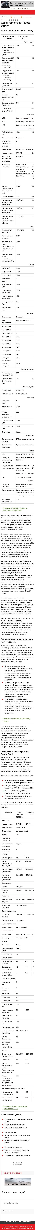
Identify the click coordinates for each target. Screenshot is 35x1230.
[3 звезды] (14, 20)
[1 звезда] (10, 20)
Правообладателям (10, 1221)
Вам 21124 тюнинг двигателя (17, 1184)
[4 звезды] (16, 20)
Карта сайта (27, 1221)
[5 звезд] (18, 20)
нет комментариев (27, 17)
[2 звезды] (12, 20)
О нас (19, 1221)
